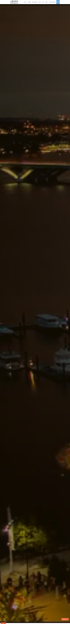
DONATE (64, 619)
